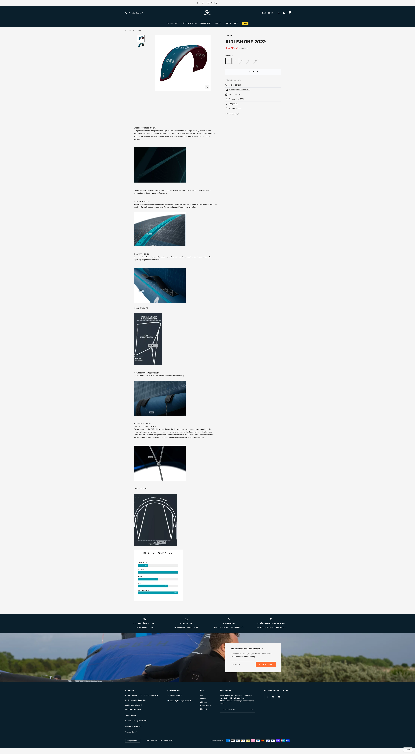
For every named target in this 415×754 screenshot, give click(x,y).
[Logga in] (284, 13)
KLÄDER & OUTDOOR (189, 23)
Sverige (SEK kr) (267, 13)
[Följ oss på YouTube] (279, 697)
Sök (201, 695)
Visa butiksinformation (233, 80)
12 (249, 61)
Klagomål (203, 709)
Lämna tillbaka (205, 706)
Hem (126, 31)
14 (256, 61)
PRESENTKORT (205, 23)
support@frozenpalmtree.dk (239, 90)
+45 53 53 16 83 (235, 85)
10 (242, 61)
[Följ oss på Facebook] (267, 697)
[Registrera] (252, 709)
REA (245, 23)
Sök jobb (203, 702)
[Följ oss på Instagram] (273, 697)
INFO (236, 23)
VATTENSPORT (172, 23)
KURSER (228, 23)
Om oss (203, 699)
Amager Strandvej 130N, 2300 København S (141, 695)
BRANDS (218, 23)
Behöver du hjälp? (232, 114)
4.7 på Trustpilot (235, 108)
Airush (228, 36)
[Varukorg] (288, 13)
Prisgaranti (233, 104)
